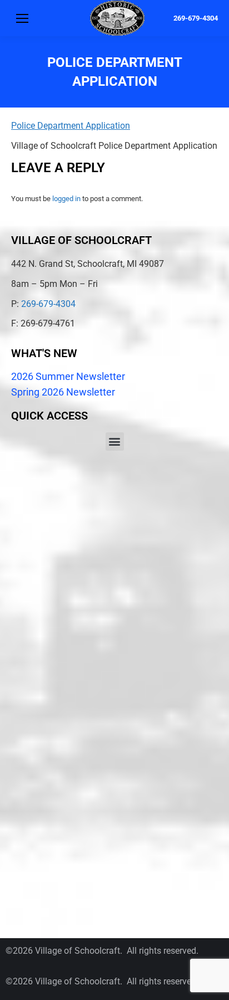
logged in (66, 198)
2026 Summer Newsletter (68, 376)
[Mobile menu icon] (22, 18)
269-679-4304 (195, 18)
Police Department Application (70, 125)
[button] (115, 441)
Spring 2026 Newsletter (63, 392)
